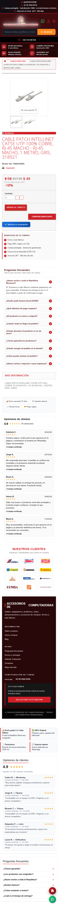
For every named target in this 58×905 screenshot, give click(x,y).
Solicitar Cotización (13, 659)
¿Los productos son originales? (18, 874)
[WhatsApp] (43, 21)
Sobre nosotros (11, 631)
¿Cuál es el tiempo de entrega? (18, 896)
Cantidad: (9, 194)
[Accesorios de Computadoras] (20, 21)
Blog (6, 639)
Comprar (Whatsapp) (42, 217)
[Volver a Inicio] (4, 61)
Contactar (9, 663)
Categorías (29, 39)
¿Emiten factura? (11, 885)
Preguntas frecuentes (14, 651)
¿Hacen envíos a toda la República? (20, 880)
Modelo (5, 164)
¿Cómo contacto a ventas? (16, 890)
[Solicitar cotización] (52, 890)
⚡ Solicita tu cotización (16, 224)
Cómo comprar (11, 635)
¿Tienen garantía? (11, 869)
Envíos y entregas (12, 655)
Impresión (10, 168)
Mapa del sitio (11, 667)
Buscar (48, 32)
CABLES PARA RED (18, 61)
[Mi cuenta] (48, 21)
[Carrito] (54, 21)
